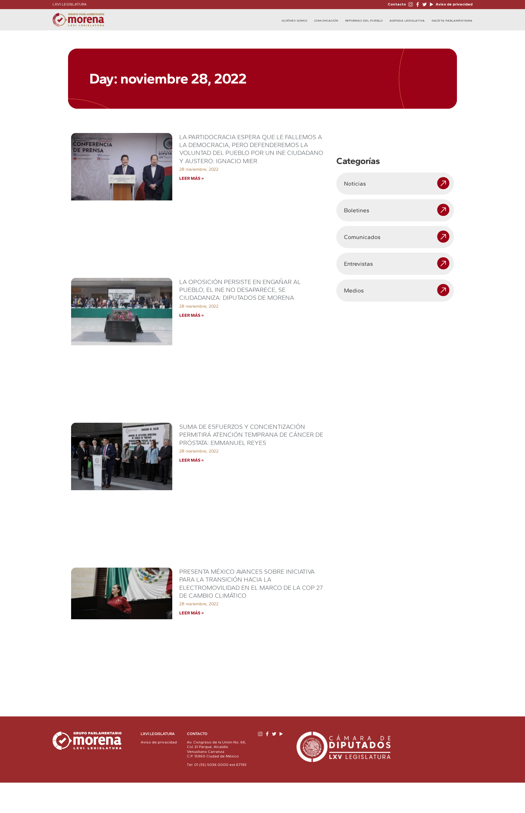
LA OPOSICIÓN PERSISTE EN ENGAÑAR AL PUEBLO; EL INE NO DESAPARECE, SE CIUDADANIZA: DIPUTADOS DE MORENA (240, 290)
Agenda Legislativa (407, 20)
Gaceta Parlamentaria (452, 20)
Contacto (397, 4)
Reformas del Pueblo (364, 20)
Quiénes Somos (294, 20)
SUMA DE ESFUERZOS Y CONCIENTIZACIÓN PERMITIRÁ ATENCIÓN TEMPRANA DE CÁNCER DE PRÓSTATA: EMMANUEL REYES (251, 434)
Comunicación (326, 20)
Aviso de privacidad (453, 4)
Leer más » (191, 178)
